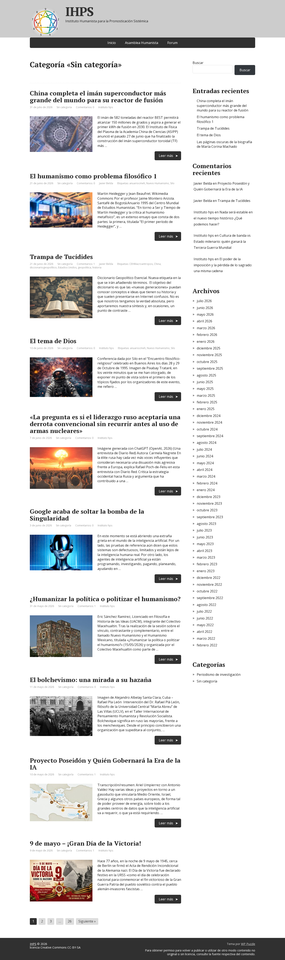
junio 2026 (205, 307)
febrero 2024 (207, 483)
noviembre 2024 (209, 422)
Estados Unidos (67, 267)
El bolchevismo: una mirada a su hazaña (90, 680)
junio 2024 (205, 456)
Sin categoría (64, 107)
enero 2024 (205, 490)
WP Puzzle (248, 944)
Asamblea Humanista (141, 42)
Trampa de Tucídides (61, 257)
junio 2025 (205, 382)
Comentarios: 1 (86, 264)
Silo (172, 183)
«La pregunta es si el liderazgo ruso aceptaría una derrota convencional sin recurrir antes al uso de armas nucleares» (105, 424)
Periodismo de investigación (219, 674)
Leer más (166, 155)
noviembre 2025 (209, 355)
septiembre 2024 (210, 436)
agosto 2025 (206, 375)
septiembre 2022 (210, 598)
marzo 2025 (206, 395)
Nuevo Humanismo (157, 183)
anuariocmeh (137, 183)
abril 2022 (204, 631)
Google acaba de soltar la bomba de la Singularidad (87, 514)
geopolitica (84, 267)
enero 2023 (205, 571)
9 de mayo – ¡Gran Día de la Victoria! (85, 843)
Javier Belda (203, 183)
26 (70, 921)
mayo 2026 (205, 314)
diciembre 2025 (208, 348)
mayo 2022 (205, 625)
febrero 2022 (207, 645)
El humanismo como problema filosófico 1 (93, 176)
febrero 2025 (207, 402)
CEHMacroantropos (141, 264)
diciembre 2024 (208, 415)
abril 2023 (204, 550)
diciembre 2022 (208, 577)
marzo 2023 (206, 557)
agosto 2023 (206, 523)
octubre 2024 (207, 429)
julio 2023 (204, 530)
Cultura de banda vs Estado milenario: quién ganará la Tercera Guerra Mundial (222, 241)
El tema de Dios (53, 341)
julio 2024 (204, 449)
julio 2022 (204, 611)
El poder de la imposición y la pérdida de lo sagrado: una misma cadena (223, 265)
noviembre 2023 (209, 503)
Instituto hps (204, 212)
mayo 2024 (205, 463)
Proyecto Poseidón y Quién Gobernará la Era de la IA (105, 763)
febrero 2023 (207, 564)
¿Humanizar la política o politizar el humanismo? (105, 599)
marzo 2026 (206, 328)
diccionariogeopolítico (43, 267)
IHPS (79, 11)
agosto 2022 (206, 604)
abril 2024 (204, 469)
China (157, 264)
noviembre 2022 (209, 584)
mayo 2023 (205, 544)
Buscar (198, 62)
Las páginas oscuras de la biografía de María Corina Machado (224, 144)
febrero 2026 (207, 334)
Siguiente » (87, 921)
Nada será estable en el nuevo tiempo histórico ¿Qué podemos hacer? (223, 218)
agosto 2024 (206, 442)
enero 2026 (205, 341)
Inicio (111, 42)
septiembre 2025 (210, 368)
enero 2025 (205, 409)
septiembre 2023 (210, 517)
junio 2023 (205, 537)
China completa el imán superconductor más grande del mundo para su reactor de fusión (98, 96)
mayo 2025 (205, 388)
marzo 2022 (206, 638)
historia (96, 267)
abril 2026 (204, 321)
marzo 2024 (206, 476)
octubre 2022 (207, 591)
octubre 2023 (207, 510)
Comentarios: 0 (85, 107)
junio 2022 (205, 618)
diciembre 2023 (208, 496)
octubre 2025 (207, 361)
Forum (172, 42)
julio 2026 (204, 301)
